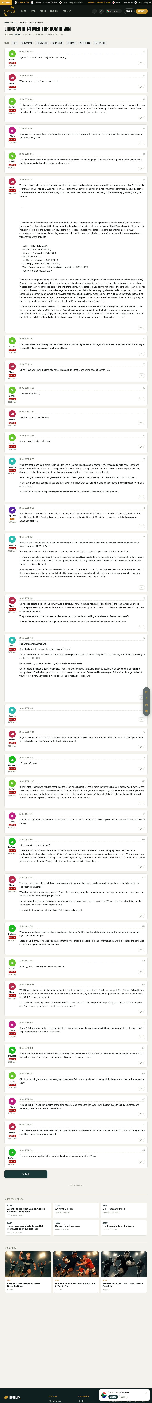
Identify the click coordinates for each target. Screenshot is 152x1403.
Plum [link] (12, 136)
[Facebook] (146, 698)
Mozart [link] (12, 83)
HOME (23, 11)
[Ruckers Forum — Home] (9, 11)
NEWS (33, 11)
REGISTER (142, 11)
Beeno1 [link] (12, 467)
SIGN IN (129, 11)
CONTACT (67, 11)
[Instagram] (146, 705)
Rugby (81, 1401)
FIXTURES (6, 2)
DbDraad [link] (12, 765)
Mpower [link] (12, 516)
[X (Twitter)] (146, 691)
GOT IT (123, 1397)
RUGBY (13, 22)
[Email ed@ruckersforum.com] (146, 711)
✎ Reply (26, 1174)
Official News (55, 1401)
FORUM (43, 11)
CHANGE (113, 1397)
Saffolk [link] (17, 34)
